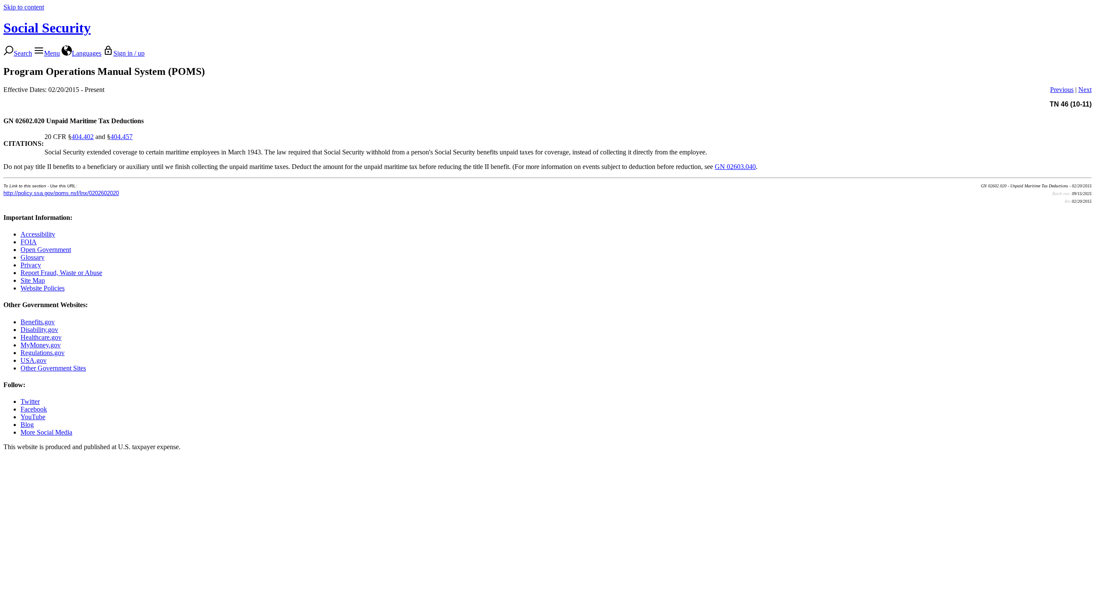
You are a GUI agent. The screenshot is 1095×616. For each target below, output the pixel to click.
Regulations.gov (43, 352)
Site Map (33, 280)
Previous (1062, 89)
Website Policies (43, 288)
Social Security (47, 28)
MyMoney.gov (41, 345)
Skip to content (23, 7)
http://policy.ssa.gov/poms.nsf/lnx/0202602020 (61, 193)
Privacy (31, 265)
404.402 (82, 136)
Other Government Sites (53, 368)
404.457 (121, 136)
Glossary (32, 257)
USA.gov (34, 360)
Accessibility (38, 234)
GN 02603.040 (735, 166)
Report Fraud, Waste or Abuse (61, 272)
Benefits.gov (38, 322)
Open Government (46, 249)
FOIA (29, 242)
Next (1085, 89)
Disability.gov (39, 329)
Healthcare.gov (41, 337)
